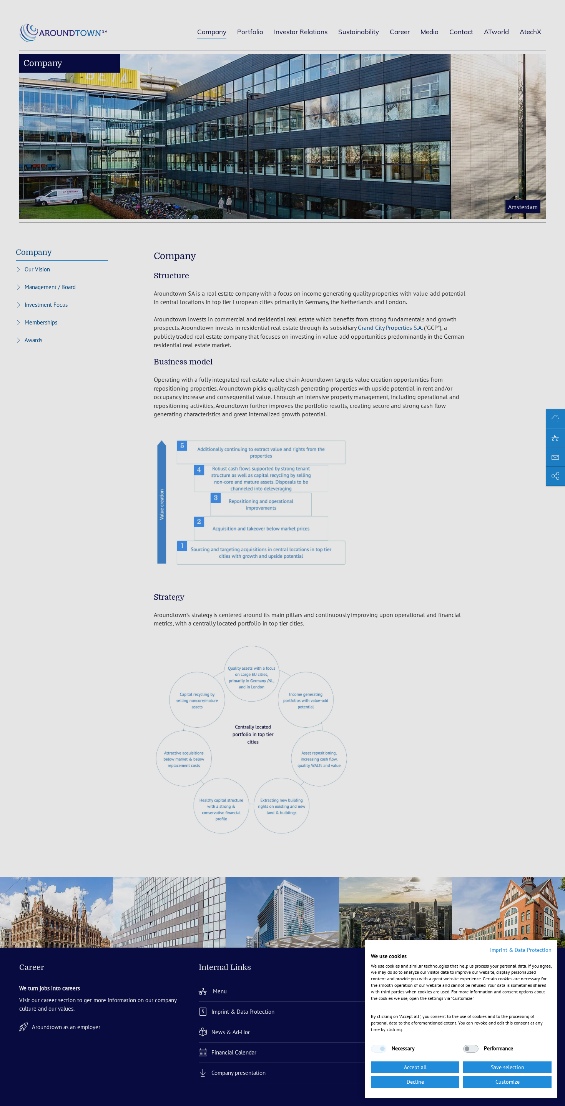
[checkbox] (378, 1049)
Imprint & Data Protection (521, 949)
